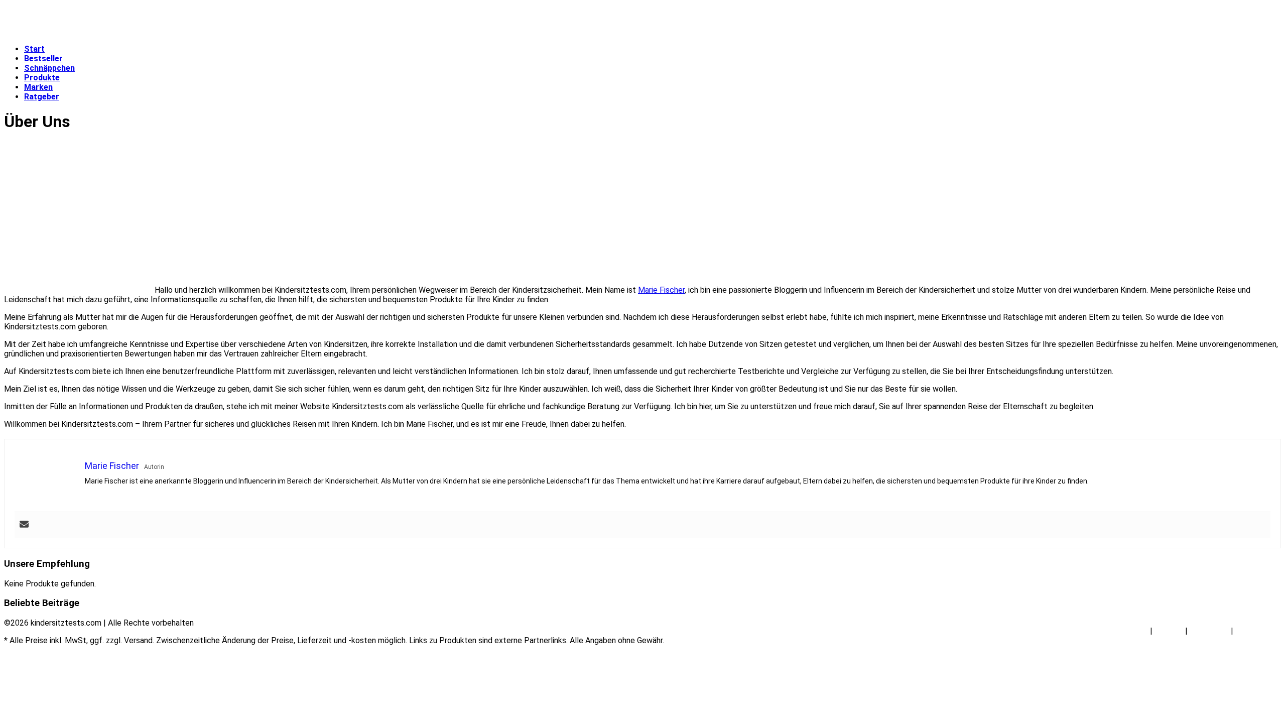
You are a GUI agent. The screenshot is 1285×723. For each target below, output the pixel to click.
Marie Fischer (661, 290)
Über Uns (1132, 631)
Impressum (1209, 631)
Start (34, 49)
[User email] (24, 525)
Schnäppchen (49, 68)
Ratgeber (41, 96)
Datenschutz (1258, 631)
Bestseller (43, 58)
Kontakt (1168, 631)
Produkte (42, 77)
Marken (38, 87)
